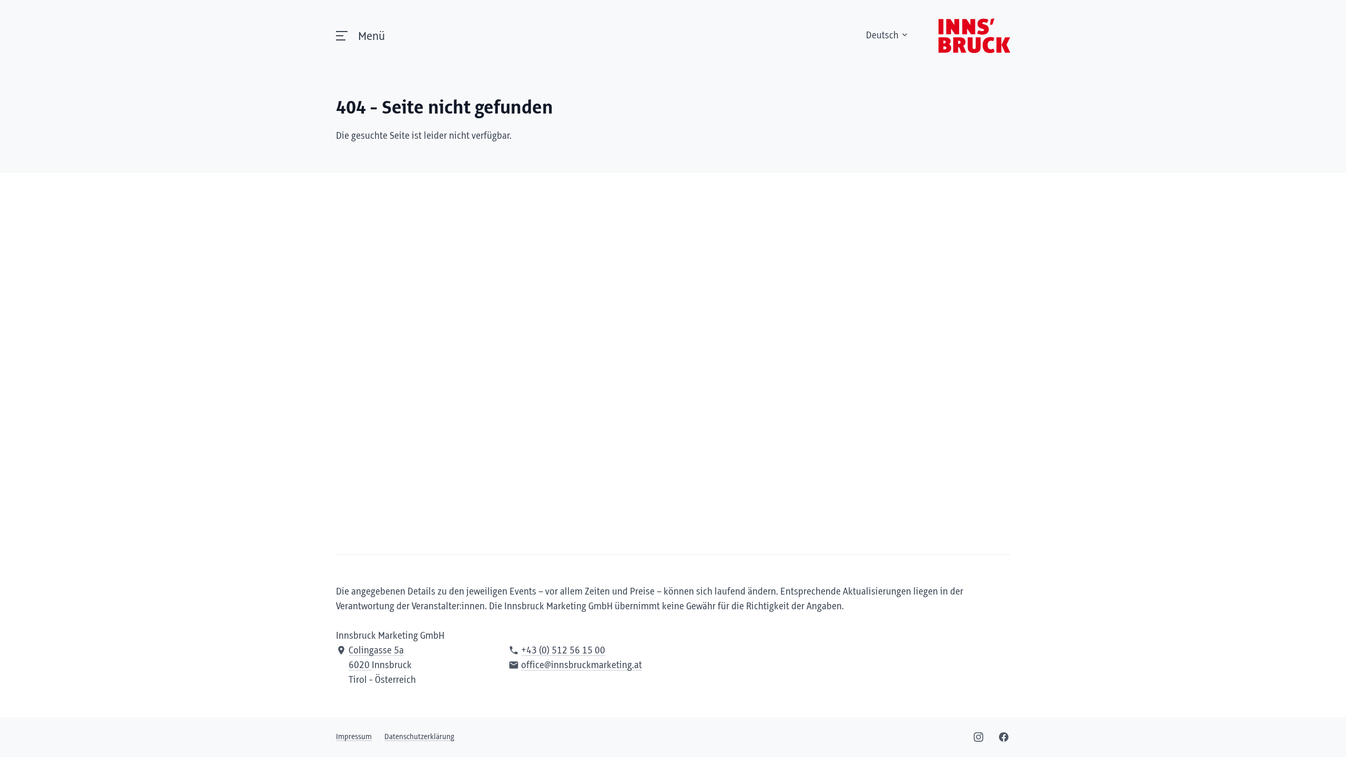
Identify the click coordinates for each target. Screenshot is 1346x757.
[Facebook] (1003, 737)
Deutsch (882, 35)
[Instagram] (978, 737)
